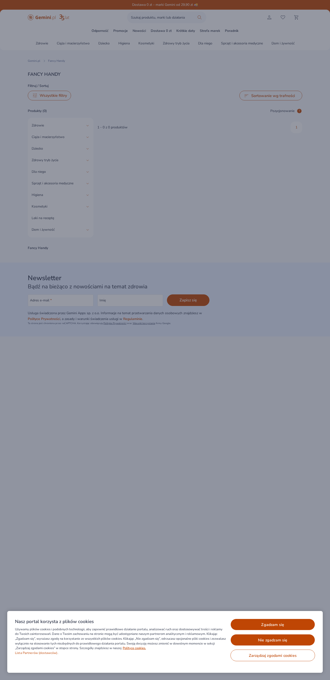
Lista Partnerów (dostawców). (36, 653)
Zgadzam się (272, 624)
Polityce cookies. (134, 648)
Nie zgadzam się (272, 640)
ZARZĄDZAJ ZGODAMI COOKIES (273, 655)
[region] (165, 642)
